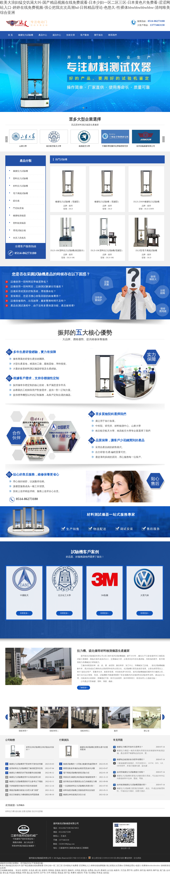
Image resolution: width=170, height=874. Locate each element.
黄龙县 (84, 870)
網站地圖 (120, 858)
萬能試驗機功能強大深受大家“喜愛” (31, 790)
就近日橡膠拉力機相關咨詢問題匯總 (31, 795)
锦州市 (149, 870)
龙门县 (162, 870)
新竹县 (143, 870)
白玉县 (110, 870)
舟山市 (97, 870)
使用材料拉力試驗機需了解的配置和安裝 (31, 768)
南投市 (80, 873)
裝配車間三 (54, 731)
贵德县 (57, 870)
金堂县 (106, 873)
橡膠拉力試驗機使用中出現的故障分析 (31, 777)
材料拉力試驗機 (20, 186)
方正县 (123, 870)
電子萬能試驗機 (20, 193)
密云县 (5, 873)
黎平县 (156, 870)
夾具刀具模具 (19, 238)
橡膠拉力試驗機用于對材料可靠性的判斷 (31, 764)
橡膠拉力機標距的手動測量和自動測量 (31, 773)
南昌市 (116, 870)
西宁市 (130, 870)
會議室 (146, 731)
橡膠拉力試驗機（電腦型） (68, 202)
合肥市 (136, 870)
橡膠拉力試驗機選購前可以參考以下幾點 (31, 781)
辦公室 (116, 731)
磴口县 (38, 870)
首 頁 (10, 35)
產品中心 (43, 35)
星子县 (67, 873)
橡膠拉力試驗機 (25, 35)
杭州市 (36, 873)
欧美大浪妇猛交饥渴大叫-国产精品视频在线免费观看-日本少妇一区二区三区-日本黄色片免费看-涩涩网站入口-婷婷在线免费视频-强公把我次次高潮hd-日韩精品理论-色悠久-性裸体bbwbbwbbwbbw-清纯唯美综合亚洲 (85, 7)
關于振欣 (98, 35)
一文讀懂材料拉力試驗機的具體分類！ (85, 786)
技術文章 (70, 35)
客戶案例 (84, 35)
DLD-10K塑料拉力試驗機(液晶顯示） (68, 250)
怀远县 (12, 873)
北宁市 (43, 873)
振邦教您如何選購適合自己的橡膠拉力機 (85, 781)
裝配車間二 (23, 731)
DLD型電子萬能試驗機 (146, 250)
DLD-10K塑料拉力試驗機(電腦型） (107, 250)
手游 (85, 873)
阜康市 (73, 873)
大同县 (77, 870)
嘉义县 (30, 873)
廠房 (85, 731)
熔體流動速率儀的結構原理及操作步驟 (85, 768)
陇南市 (71, 870)
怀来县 (99, 873)
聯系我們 (112, 35)
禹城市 (103, 870)
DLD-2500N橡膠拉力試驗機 (146, 202)
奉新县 (54, 873)
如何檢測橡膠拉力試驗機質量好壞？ (132, 785)
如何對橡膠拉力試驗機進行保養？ (131, 772)
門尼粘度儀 (18, 208)
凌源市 (44, 870)
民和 (24, 873)
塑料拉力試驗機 (20, 178)
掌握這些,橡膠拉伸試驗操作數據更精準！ (85, 777)
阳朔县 (51, 870)
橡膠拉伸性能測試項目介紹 (85, 795)
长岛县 (31, 870)
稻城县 (18, 873)
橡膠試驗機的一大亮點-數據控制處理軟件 (85, 764)
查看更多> (24, 613)
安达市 (18, 870)
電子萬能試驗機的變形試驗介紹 (85, 773)
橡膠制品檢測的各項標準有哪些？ (131, 759)
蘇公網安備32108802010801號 (104, 858)
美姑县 (60, 873)
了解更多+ (83, 688)
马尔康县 (92, 873)
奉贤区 (25, 870)
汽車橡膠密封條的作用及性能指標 (31, 786)
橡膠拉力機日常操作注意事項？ (130, 747)
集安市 (64, 870)
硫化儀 (16, 201)
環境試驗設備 (19, 230)
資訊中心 (56, 35)
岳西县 (90, 870)
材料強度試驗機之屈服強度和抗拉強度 (85, 790)
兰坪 (48, 873)
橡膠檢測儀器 (19, 215)
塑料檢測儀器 (19, 223)
